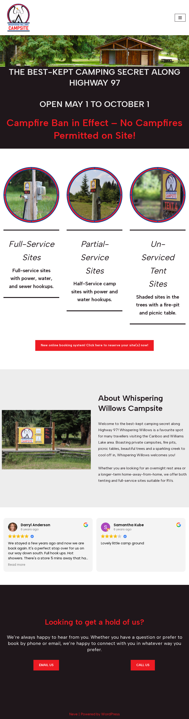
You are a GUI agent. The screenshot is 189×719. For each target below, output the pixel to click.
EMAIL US (46, 665)
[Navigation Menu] (180, 18)
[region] (94, 51)
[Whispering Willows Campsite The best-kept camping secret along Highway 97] (18, 17)
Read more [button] (16, 565)
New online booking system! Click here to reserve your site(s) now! (94, 345)
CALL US (142, 665)
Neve (73, 714)
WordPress (110, 714)
